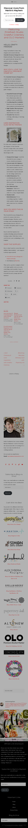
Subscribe (20, 20)
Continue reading (14, 24)
